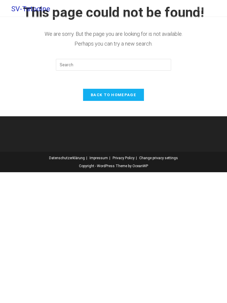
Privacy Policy (123, 158)
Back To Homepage (113, 95)
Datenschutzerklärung (67, 158)
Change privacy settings (158, 158)
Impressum (99, 158)
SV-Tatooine (30, 9)
